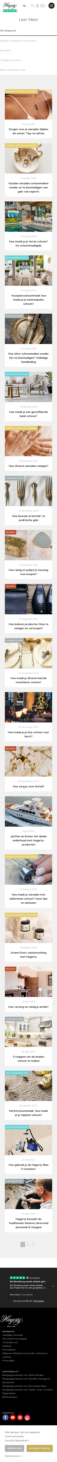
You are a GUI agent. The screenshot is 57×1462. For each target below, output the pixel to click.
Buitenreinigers (9, 1397)
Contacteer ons (10, 1342)
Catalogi (6, 1346)
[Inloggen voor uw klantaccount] (37, 5)
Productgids (8, 1360)
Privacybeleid (9, 1349)
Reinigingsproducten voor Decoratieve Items (24, 1386)
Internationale (39, 1448)
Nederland (14, 1448)
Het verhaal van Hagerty (14, 1338)
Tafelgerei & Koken (10, 60)
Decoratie (5, 50)
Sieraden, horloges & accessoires (18, 40)
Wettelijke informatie (12, 1335)
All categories (8, 30)
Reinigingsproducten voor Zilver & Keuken (23, 1375)
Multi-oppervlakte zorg (12, 69)
